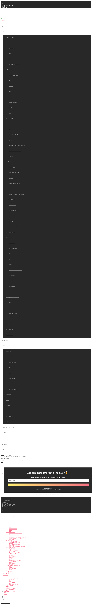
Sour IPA (10, 259)
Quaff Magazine (6, 503)
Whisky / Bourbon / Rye (13, 389)
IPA (9, 80)
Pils (9, 129)
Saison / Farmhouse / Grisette (14, 226)
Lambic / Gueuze (12, 221)
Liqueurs (7, 400)
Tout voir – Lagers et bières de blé (15, 533)
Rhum (10, 373)
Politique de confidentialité (8, 505)
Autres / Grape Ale (12, 232)
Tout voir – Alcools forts (13, 356)
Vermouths (8, 405)
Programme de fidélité (8, 5)
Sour (9, 59)
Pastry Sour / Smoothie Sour (14, 64)
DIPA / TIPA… (11, 86)
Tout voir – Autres (12, 243)
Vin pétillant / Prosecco (10, 410)
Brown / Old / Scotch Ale (13, 188)
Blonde (10, 302)
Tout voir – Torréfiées (12, 167)
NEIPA (10, 91)
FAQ (4, 6)
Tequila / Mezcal (12, 378)
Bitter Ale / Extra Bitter (13, 102)
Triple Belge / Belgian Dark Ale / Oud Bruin (16, 194)
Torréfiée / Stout (9, 161)
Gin (9, 367)
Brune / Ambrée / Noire (13, 313)
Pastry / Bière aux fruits (13, 248)
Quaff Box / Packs (9, 335)
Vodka (10, 383)
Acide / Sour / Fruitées (10, 37)
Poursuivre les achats (5, 603)
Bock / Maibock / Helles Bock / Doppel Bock (17, 145)
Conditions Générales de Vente (9, 504)
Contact (4, 506)
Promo (4, 432)
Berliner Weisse (12, 48)
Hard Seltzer (11, 291)
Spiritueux (5, 345)
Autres (10, 113)
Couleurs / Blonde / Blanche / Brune (12, 297)
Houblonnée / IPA (9, 69)
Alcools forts (8, 351)
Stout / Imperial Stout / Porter (14, 172)
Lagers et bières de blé (10, 118)
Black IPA (10, 107)
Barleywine (11, 178)
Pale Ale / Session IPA (13, 96)
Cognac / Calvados (12, 362)
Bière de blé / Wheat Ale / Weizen (15, 151)
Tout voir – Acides (12, 42)
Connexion (5, 444)
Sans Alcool (5, 340)
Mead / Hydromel (12, 286)
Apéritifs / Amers (9, 394)
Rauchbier (10, 140)
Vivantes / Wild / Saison (10, 199)
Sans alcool (11, 280)
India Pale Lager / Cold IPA (13, 134)
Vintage (7, 324)
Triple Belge (11, 264)
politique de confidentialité (47, 489)
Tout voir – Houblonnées (13, 75)
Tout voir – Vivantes (12, 205)
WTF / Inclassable (12, 275)
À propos (5, 7)
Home (2, 462)
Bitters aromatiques (9, 416)
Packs (7, 421)
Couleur (10, 318)
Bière (4, 31)
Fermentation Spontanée (13, 550)
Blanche (10, 567)
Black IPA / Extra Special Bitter (14, 183)
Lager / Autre (11, 156)
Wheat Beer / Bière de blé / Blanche (15, 270)
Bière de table (11, 253)
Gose (10, 53)
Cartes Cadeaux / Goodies (8, 427)
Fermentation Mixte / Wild (13, 210)
